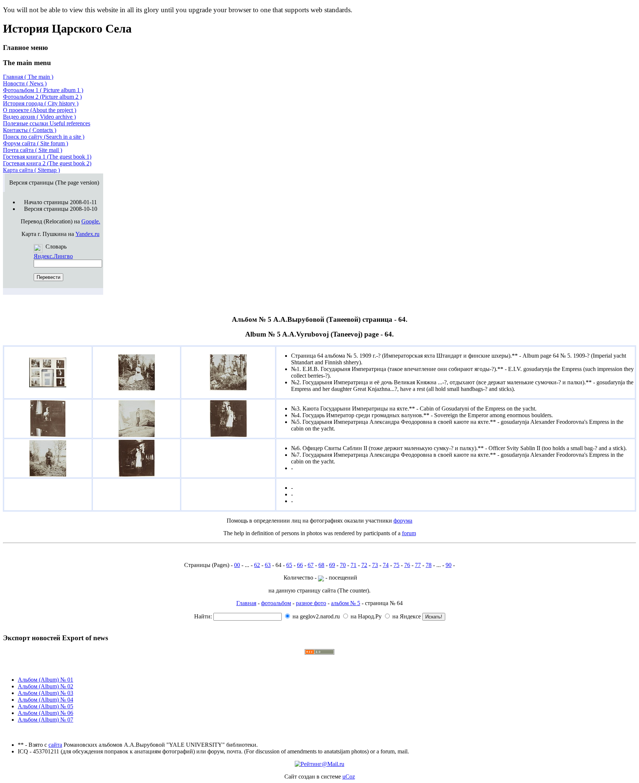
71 (353, 565)
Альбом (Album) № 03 (45, 693)
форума (402, 520)
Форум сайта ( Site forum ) (35, 143)
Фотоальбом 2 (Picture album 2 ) (42, 97)
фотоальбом (276, 603)
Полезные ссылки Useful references (46, 123)
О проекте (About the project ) (39, 110)
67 (311, 565)
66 (300, 565)
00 (237, 565)
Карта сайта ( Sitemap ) (31, 170)
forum (409, 533)
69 (332, 565)
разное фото (311, 603)
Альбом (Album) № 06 (45, 713)
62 (257, 565)
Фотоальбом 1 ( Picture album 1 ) (43, 90)
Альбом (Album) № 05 (45, 706)
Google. (90, 221)
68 (321, 565)
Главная (246, 603)
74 (386, 565)
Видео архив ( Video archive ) (39, 117)
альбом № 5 (345, 603)
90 (449, 565)
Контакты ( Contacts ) (29, 130)
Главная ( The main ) (28, 77)
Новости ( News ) (25, 83)
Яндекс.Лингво (53, 256)
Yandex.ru (87, 234)
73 (375, 565)
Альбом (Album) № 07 (45, 719)
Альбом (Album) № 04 (45, 699)
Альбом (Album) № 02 (45, 686)
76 (407, 565)
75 (396, 565)
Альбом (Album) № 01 (45, 679)
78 (429, 565)
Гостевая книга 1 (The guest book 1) (47, 156)
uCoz (348, 776)
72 (364, 565)
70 (343, 565)
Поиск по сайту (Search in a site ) (43, 137)
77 (418, 565)
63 (268, 565)
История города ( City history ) (40, 103)
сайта (55, 745)
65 (289, 565)
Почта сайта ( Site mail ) (32, 150)
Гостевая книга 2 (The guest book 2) (47, 163)
